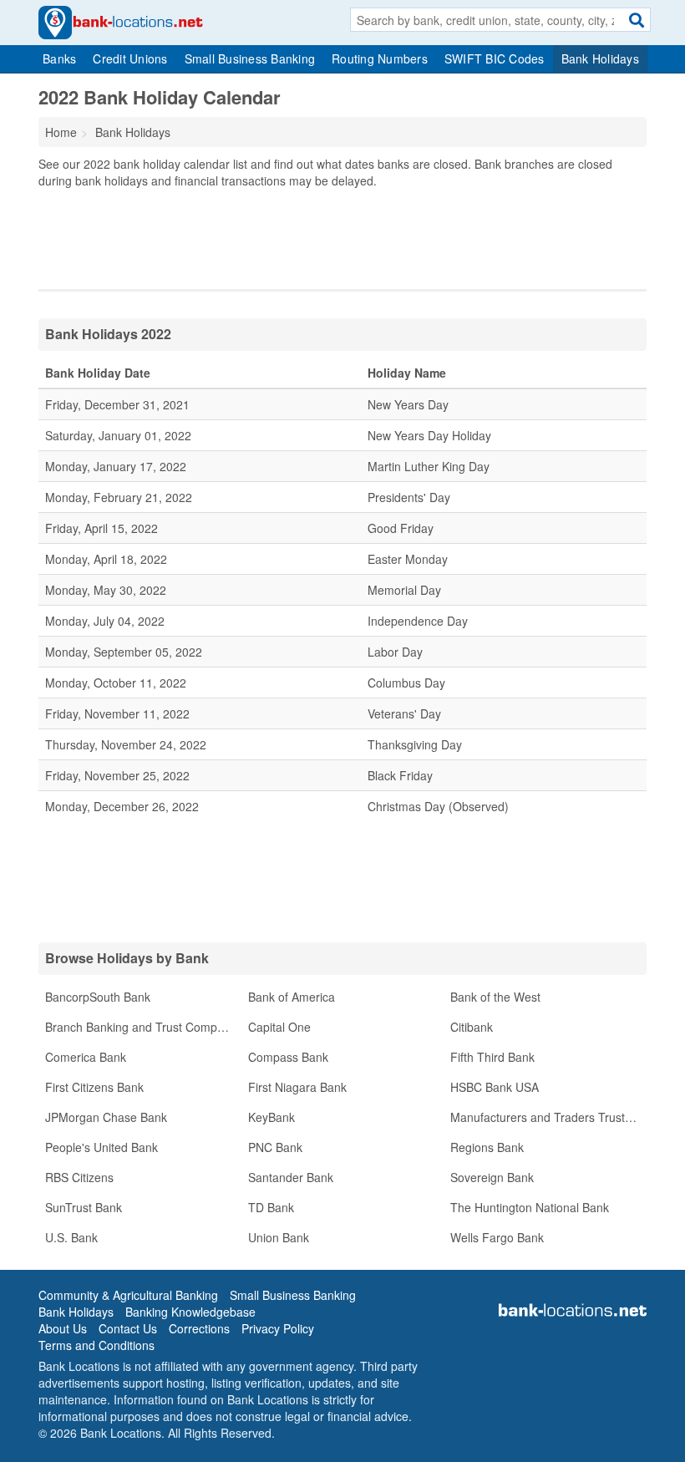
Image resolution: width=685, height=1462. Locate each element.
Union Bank (278, 1237)
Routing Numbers (380, 58)
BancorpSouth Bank (97, 996)
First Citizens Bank (94, 1087)
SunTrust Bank (83, 1207)
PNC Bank (275, 1147)
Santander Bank (290, 1177)
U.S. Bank (71, 1237)
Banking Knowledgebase (190, 1311)
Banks (59, 58)
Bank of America (291, 996)
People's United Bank (101, 1147)
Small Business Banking (250, 58)
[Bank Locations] (120, 21)
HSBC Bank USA (494, 1087)
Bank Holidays (600, 58)
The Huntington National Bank (529, 1207)
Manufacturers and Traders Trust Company (548, 1117)
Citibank (471, 1026)
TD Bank (271, 1207)
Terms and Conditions (96, 1345)
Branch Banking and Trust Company (140, 1026)
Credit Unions (130, 58)
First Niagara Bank (297, 1087)
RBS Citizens (79, 1177)
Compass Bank (288, 1056)
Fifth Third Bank (492, 1056)
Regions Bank (487, 1147)
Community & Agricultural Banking (128, 1295)
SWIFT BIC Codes (494, 58)
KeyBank (271, 1117)
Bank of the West (495, 996)
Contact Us (128, 1328)
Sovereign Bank (492, 1177)
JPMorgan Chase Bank (106, 1117)
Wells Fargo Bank (497, 1237)
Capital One (279, 1026)
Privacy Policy (277, 1328)
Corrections (199, 1328)
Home (61, 132)
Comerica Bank (85, 1056)
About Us (62, 1328)
